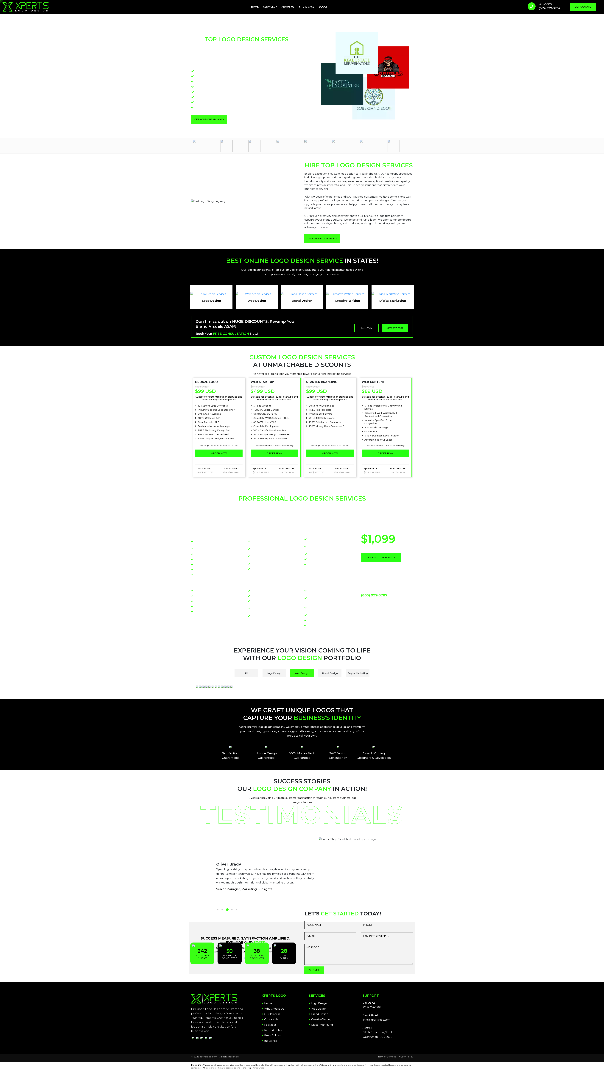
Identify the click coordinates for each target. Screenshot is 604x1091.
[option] (205, 146)
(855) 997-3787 (549, 8)
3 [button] (227, 909)
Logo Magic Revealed (322, 238)
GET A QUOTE (583, 6)
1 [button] (217, 909)
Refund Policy (273, 1030)
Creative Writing (321, 1019)
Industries (270, 1040)
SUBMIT (314, 970)
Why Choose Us (274, 1008)
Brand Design (319, 1014)
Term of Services (387, 1056)
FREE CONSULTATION (231, 334)
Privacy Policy (405, 1056)
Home (255, 6)
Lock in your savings (381, 557)
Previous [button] (188, 427)
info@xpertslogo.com (376, 1019)
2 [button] (222, 909)
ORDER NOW (219, 453)
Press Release (273, 1035)
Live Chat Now (231, 472)
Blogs (323, 6)
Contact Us (271, 1019)
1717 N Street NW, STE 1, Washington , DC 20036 (377, 1034)
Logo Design (319, 1003)
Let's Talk (366, 328)
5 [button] (236, 909)
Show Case (306, 6)
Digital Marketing (322, 1024)
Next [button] (415, 427)
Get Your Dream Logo (209, 119)
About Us (288, 6)
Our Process (272, 1014)
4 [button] (231, 909)
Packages (270, 1024)
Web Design (319, 1008)
